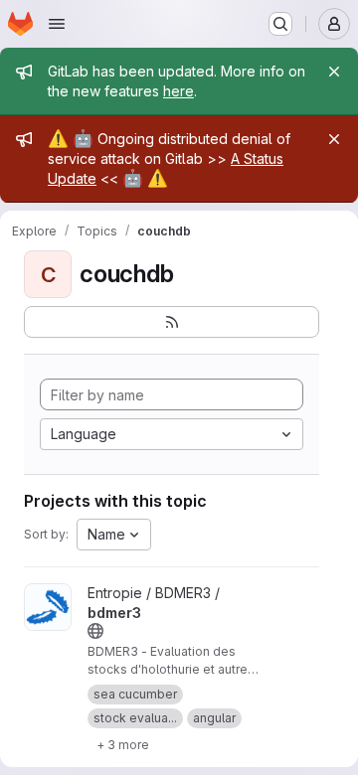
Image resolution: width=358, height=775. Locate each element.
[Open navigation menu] (57, 24)
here (178, 90)
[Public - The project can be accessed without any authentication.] (95, 631)
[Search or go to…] (280, 24)
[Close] (334, 71)
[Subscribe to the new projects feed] (171, 322)
